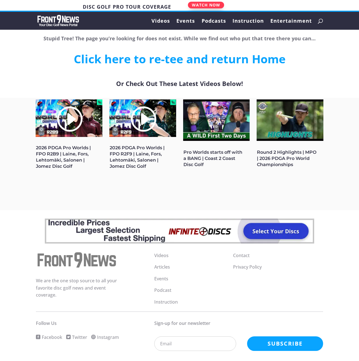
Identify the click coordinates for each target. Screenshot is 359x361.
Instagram (108, 337)
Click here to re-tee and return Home (180, 59)
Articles (162, 267)
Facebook (52, 337)
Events (185, 21)
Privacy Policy (247, 267)
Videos (160, 21)
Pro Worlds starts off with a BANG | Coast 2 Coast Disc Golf (212, 158)
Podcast (162, 290)
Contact (241, 255)
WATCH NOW (206, 5)
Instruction (248, 21)
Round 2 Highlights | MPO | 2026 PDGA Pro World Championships (286, 158)
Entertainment (291, 21)
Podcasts (214, 21)
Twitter (79, 337)
